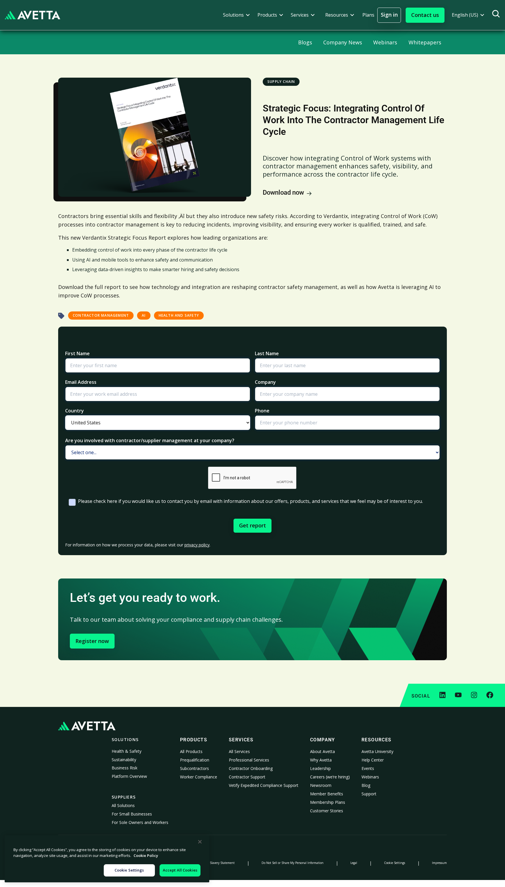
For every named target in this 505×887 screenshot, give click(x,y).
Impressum (439, 863)
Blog (366, 785)
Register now (92, 640)
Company (265, 382)
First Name (77, 353)
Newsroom (320, 785)
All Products (191, 751)
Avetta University (377, 751)
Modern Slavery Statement (216, 863)
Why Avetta (321, 760)
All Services (239, 751)
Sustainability (124, 759)
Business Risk (124, 768)
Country (74, 410)
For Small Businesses (132, 814)
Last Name (267, 353)
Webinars (370, 777)
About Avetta (322, 751)
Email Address (80, 382)
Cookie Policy (146, 855)
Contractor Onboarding (251, 768)
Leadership (320, 768)
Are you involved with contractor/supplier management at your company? (149, 440)
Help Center (373, 760)
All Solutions (123, 805)
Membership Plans (327, 802)
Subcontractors (194, 768)
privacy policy (197, 545)
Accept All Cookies (180, 870)
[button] (236, 15)
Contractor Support (247, 777)
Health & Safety (126, 751)
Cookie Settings (394, 863)
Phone (262, 410)
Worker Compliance (198, 777)
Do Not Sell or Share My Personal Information (293, 863)
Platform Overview (129, 776)
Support (369, 794)
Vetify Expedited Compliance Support (263, 785)
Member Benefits (326, 794)
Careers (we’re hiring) (330, 777)
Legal (353, 863)
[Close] (199, 841)
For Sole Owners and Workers (140, 822)
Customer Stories (326, 810)
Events (368, 768)
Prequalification (194, 760)
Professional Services (249, 760)
